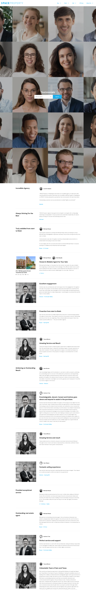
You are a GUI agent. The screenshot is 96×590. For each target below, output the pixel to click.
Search (57, 96)
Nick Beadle (59, 258)
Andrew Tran (46, 393)
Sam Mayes (46, 463)
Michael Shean (47, 229)
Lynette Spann (47, 188)
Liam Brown (46, 368)
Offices (81, 3)
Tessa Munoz (46, 339)
